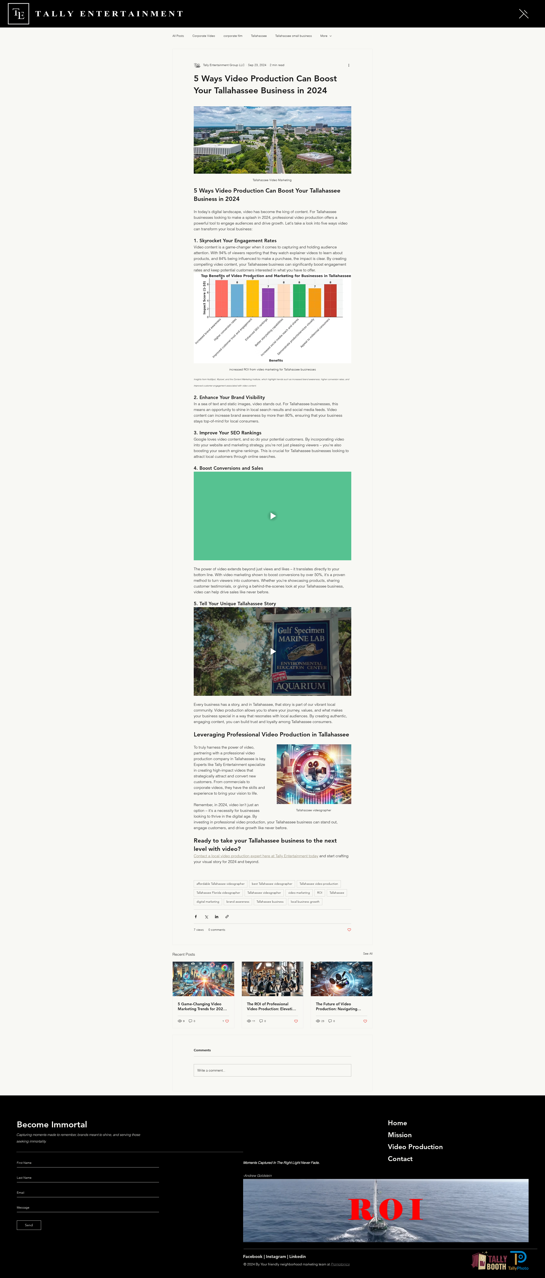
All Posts (178, 36)
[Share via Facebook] (196, 917)
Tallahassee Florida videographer (218, 893)
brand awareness (238, 901)
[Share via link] (227, 917)
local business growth (305, 901)
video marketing (299, 893)
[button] (524, 14)
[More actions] (348, 65)
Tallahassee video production (319, 884)
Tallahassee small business (293, 36)
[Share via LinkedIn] (217, 917)
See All (368, 953)
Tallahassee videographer (264, 893)
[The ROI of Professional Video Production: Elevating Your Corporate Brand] (272, 979)
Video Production (415, 1146)
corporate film (233, 36)
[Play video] (272, 516)
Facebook (253, 1256)
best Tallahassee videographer (272, 884)
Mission (400, 1134)
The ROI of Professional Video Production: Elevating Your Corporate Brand (272, 1006)
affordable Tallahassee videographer (220, 884)
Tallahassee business (270, 901)
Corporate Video (203, 36)
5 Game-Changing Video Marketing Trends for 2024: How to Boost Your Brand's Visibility (202, 1006)
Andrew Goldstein (258, 1175)
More (323, 36)
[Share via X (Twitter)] (206, 917)
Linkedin (297, 1256)
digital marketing (207, 901)
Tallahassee (259, 36)
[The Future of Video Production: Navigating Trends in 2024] (341, 979)
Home (397, 1122)
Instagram (276, 1256)
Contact (400, 1158)
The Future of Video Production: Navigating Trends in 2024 (336, 1006)
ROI (319, 893)
